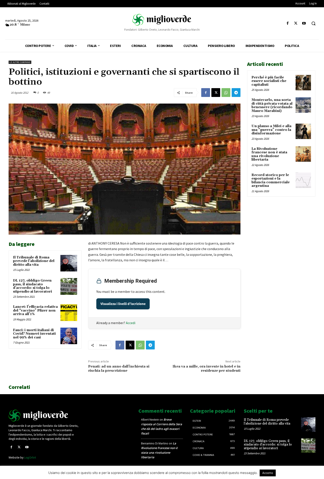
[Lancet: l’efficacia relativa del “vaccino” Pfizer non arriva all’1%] (68, 312)
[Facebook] (287, 23)
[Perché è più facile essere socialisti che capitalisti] (303, 82)
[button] (313, 23)
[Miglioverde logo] (44, 415)
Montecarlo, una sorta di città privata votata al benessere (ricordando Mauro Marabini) (271, 105)
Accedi (130, 323)
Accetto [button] (267, 473)
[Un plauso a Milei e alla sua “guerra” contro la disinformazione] (303, 131)
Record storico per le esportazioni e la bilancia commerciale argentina (270, 180)
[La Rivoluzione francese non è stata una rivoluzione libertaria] (303, 154)
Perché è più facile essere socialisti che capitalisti (268, 81)
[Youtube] (304, 23)
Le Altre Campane (19, 62)
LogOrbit (30, 457)
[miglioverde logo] (162, 20)
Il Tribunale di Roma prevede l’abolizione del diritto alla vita (33, 261)
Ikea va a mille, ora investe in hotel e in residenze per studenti (206, 368)
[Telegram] (236, 92)
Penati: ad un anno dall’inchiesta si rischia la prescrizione (118, 368)
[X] (296, 23)
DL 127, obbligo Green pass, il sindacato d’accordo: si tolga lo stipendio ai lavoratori (32, 286)
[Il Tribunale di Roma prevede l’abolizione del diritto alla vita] (68, 263)
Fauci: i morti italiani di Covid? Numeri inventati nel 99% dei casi (34, 334)
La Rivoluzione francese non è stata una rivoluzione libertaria (269, 154)
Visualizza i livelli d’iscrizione (123, 304)
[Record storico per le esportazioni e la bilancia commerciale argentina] (303, 180)
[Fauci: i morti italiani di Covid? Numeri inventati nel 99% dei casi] (68, 336)
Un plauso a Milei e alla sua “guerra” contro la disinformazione (271, 130)
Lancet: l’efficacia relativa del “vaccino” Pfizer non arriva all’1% (35, 310)
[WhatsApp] (226, 92)
